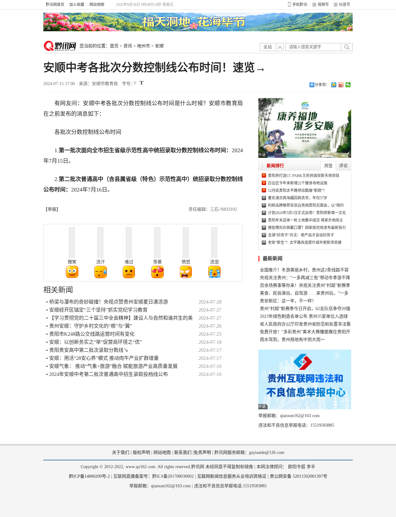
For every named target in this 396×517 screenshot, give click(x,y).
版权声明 (141, 452)
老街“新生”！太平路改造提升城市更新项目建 (305, 242)
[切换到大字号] (142, 82)
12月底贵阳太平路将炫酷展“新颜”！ (297, 190)
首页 (114, 46)
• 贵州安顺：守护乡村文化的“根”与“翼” (89, 326)
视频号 (323, 4)
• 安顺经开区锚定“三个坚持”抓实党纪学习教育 (97, 309)
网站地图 (96, 4)
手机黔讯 (299, 4)
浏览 (328, 165)
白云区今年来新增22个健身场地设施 (297, 183)
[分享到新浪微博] (341, 84)
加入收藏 (76, 4)
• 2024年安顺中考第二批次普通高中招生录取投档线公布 (107, 374)
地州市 (143, 46)
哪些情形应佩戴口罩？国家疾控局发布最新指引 (307, 228)
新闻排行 (275, 165)
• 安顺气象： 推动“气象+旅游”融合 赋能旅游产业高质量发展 (112, 366)
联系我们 (183, 452)
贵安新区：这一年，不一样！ (288, 301)
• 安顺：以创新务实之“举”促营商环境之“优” (94, 342)
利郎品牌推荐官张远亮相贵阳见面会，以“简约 (306, 205)
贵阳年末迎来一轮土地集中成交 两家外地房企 (305, 220)
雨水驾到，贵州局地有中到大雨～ (292, 339)
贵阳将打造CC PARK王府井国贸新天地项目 (303, 176)
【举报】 (52, 209)
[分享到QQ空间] (334, 84)
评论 (343, 165)
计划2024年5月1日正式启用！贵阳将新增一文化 (307, 213)
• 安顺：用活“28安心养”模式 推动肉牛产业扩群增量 (102, 358)
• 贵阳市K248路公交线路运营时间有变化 (90, 334)
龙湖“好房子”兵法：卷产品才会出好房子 (301, 235)
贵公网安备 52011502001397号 (298, 476)
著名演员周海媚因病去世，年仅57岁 (297, 198)
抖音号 (344, 4)
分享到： (322, 85)
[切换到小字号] (135, 83)
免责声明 (202, 452)
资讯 (127, 46)
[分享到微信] (348, 84)
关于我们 (120, 452)
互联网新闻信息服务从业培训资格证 (231, 476)
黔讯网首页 (55, 4)
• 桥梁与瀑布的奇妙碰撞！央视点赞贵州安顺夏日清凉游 (107, 301)
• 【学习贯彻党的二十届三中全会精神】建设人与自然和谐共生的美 (119, 318)
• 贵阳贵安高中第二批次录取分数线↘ (87, 350)
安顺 (159, 46)
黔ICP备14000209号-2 (89, 476)
